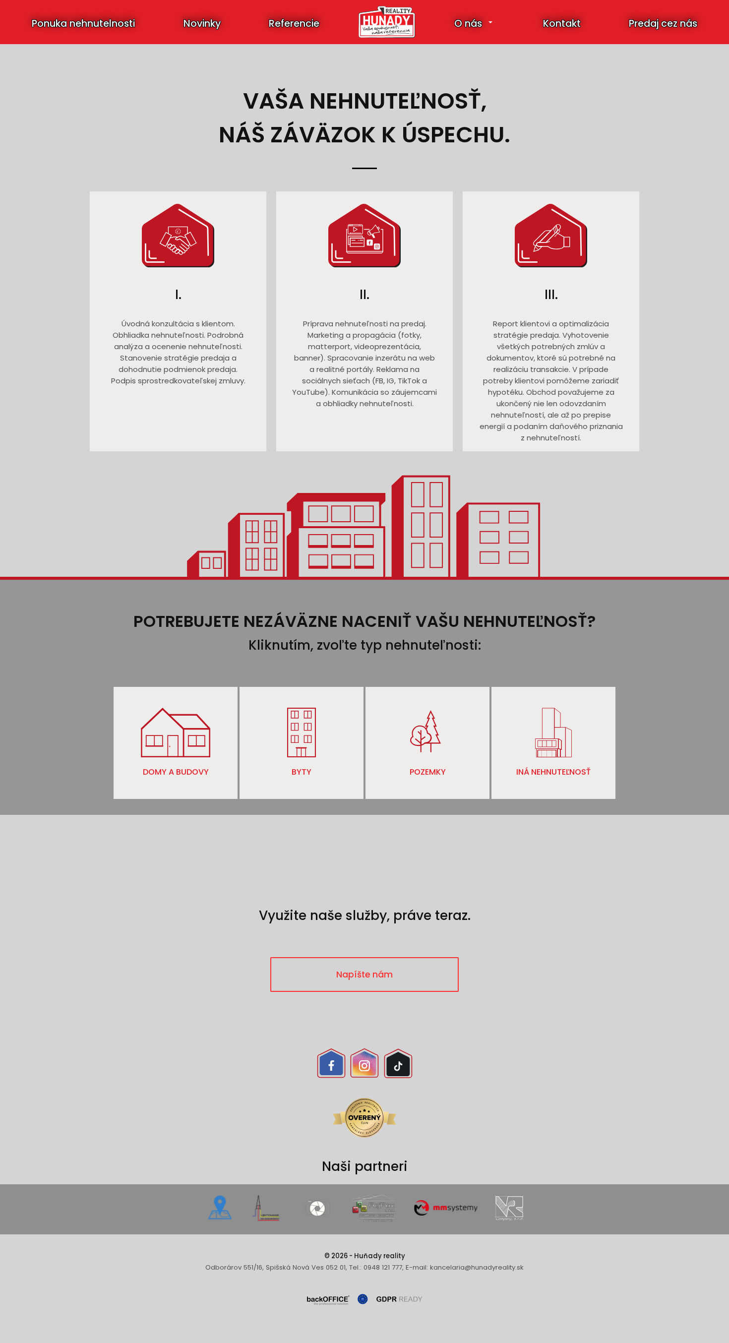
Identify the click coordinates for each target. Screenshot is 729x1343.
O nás (468, 23)
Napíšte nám (364, 974)
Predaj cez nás (663, 23)
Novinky (202, 23)
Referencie (294, 23)
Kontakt (562, 23)
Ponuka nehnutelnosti (83, 23)
